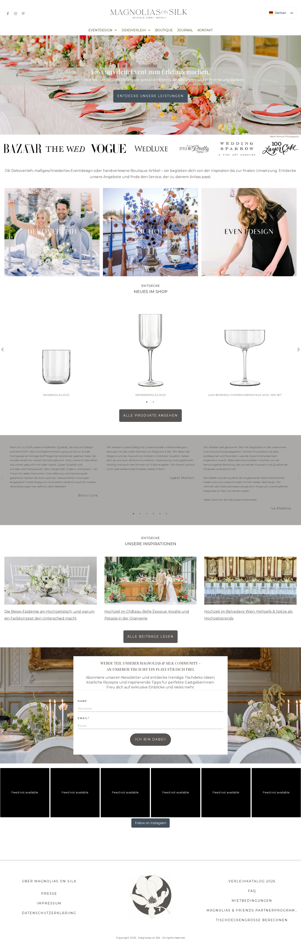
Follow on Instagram (150, 823)
